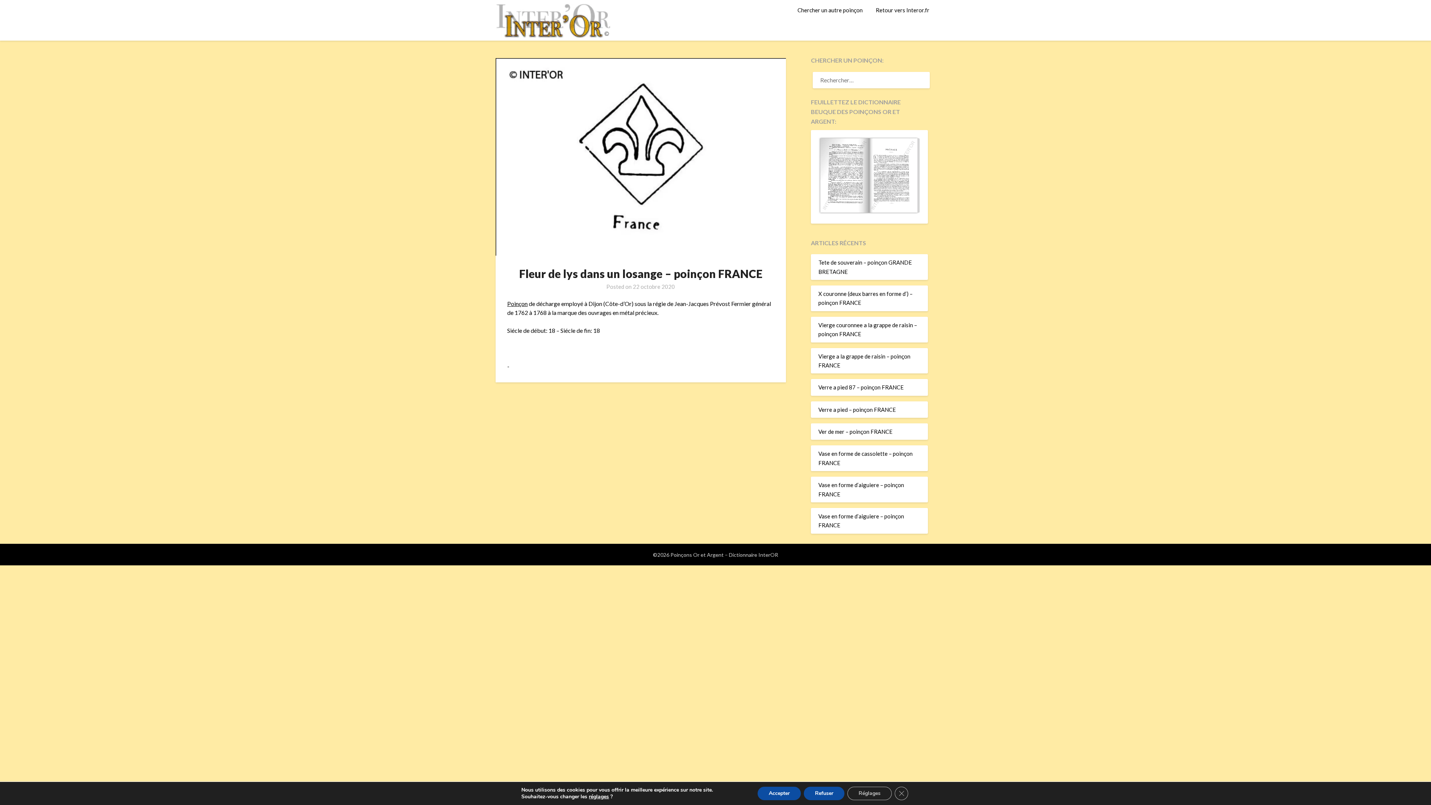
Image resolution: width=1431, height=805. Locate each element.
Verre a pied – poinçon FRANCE (857, 409)
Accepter (779, 793)
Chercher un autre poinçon (830, 10)
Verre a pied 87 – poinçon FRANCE (861, 387)
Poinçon (517, 303)
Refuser (824, 793)
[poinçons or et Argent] (869, 211)
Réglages (870, 793)
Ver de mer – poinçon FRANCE (855, 431)
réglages (599, 796)
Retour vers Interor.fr (902, 10)
